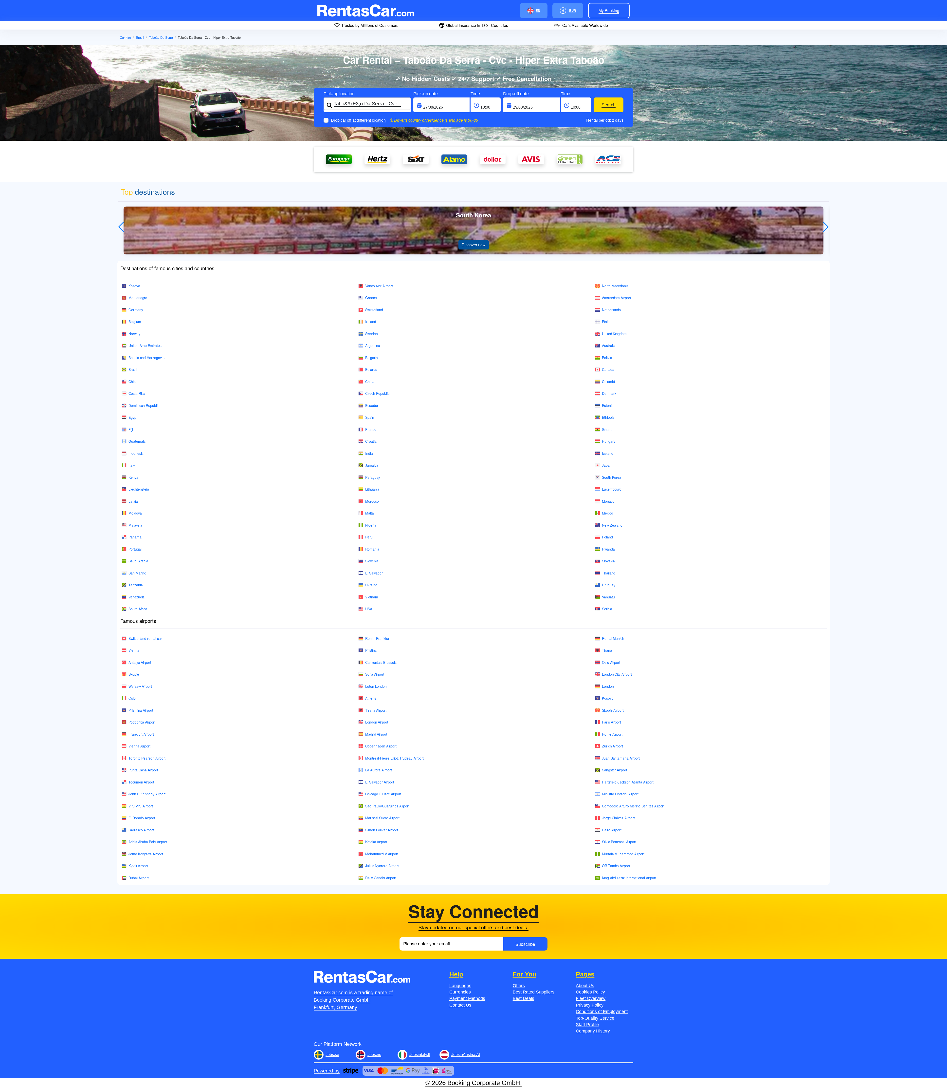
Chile (132, 381)
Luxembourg (611, 489)
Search (608, 104)
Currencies (460, 992)
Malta (369, 513)
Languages (460, 985)
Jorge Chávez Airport (618, 817)
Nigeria (370, 525)
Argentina (372, 345)
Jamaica (371, 465)
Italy (131, 465)
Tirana (607, 650)
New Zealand (612, 525)
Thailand (608, 573)
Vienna (133, 650)
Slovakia (608, 560)
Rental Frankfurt (377, 638)
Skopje (133, 674)
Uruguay (608, 584)
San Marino (137, 573)
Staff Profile (587, 1024)
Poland (607, 536)
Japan (607, 465)
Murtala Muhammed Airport (623, 853)
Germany (135, 309)
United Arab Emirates (145, 345)
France (370, 429)
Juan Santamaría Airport (621, 758)
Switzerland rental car (145, 638)
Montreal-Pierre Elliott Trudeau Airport (394, 758)
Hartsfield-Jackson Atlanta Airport (628, 782)
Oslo (132, 698)
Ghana (607, 429)
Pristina (371, 650)
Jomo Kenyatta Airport (145, 853)
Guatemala (137, 441)
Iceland (607, 453)
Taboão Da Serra (161, 37)
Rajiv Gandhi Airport (380, 877)
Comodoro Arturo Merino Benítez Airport (633, 805)
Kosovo (134, 285)
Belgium (134, 321)
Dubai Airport (138, 877)
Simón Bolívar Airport (381, 829)
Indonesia (136, 453)
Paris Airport (611, 722)
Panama (135, 536)
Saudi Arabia (138, 560)
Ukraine (371, 584)
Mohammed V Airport (381, 853)
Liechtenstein (138, 489)
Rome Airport (612, 734)
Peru (369, 536)
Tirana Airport (375, 710)
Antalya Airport (139, 662)
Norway (134, 333)
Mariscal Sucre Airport (382, 817)
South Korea (611, 477)
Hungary (608, 441)
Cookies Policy (590, 992)
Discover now (474, 245)
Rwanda (608, 549)
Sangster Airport (614, 769)
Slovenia (371, 560)
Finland (608, 321)
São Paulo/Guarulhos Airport (387, 805)
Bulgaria (371, 357)
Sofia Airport (374, 674)
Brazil (140, 37)
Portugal (134, 549)
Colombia (609, 381)
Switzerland (374, 309)
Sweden (371, 333)
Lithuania (372, 489)
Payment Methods (467, 998)
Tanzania (135, 584)
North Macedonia (615, 285)
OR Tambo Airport (616, 865)
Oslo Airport (611, 662)
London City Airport (617, 674)
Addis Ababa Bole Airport (147, 841)
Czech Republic (377, 393)
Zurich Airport (612, 746)
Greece (371, 297)
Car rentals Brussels (381, 662)
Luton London (376, 686)
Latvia (133, 501)
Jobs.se (332, 1054)
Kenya (133, 477)
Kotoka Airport (376, 841)
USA (368, 608)
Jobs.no (374, 1054)
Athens (370, 698)
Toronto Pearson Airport (146, 758)
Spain (369, 417)
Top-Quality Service (595, 1018)
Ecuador (371, 405)
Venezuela (136, 596)
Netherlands (611, 309)
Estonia (608, 405)
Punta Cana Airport (143, 769)
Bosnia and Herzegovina (147, 357)
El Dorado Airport (141, 817)
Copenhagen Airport (381, 746)
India (369, 453)
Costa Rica (136, 393)
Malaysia (135, 525)
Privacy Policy (589, 1005)
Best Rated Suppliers (533, 992)
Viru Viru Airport (140, 805)
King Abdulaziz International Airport (629, 877)
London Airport (376, 722)
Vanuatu (608, 596)
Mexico (607, 513)
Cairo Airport (611, 829)
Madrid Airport (376, 734)
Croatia (371, 441)
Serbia (607, 608)
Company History (593, 1031)
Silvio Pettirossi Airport (619, 841)
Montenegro (137, 297)
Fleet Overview (590, 998)
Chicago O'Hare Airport (383, 793)
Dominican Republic (143, 405)
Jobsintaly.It (419, 1054)
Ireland (370, 321)
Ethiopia (608, 417)
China (369, 381)
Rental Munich (613, 638)
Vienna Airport (139, 746)
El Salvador (374, 573)
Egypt (132, 417)
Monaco (608, 501)
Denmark (609, 393)
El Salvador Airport (379, 782)
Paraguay (372, 477)
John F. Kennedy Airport (146, 793)
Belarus (371, 369)
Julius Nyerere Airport (382, 865)
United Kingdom (614, 333)
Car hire (125, 37)
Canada (608, 369)
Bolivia (607, 357)
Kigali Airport (138, 865)
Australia (608, 345)
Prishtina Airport (140, 710)
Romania (372, 549)
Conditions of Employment (602, 1011)
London (608, 686)
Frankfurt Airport (141, 734)
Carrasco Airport (141, 829)
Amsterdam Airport (616, 297)
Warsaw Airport (140, 686)
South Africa (137, 608)
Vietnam (371, 596)
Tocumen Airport (141, 782)
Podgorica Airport (141, 722)
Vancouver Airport (379, 285)
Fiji (130, 429)
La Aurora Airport (378, 769)
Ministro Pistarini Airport (620, 793)
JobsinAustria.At (465, 1054)
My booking (609, 10)
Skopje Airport (613, 710)
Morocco (372, 501)
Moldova (135, 513)
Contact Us (460, 1005)
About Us (585, 985)
